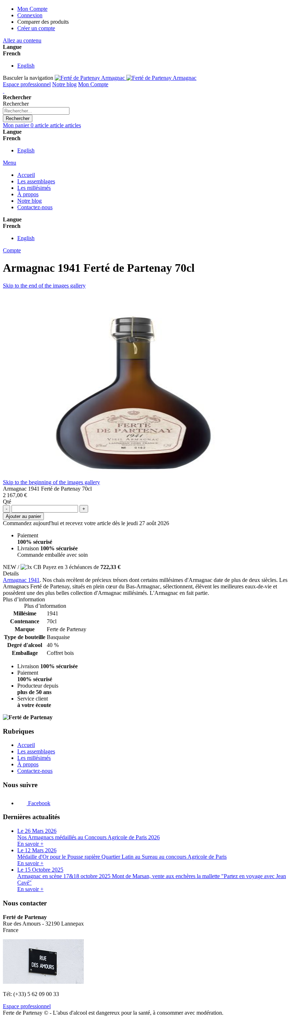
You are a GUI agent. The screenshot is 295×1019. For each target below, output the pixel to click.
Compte (12, 250)
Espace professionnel (27, 84)
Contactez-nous (35, 771)
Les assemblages (36, 751)
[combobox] (36, 111)
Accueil (26, 745)
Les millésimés (34, 758)
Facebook (38, 803)
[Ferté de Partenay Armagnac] (125, 78)
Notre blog (64, 84)
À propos (27, 764)
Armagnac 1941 (21, 580)
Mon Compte (32, 9)
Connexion (29, 15)
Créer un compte (36, 28)
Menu (9, 163)
